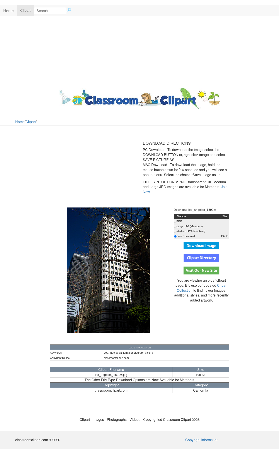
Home (8, 10)
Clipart (27, 10)
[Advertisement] (139, 51)
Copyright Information (201, 439)
